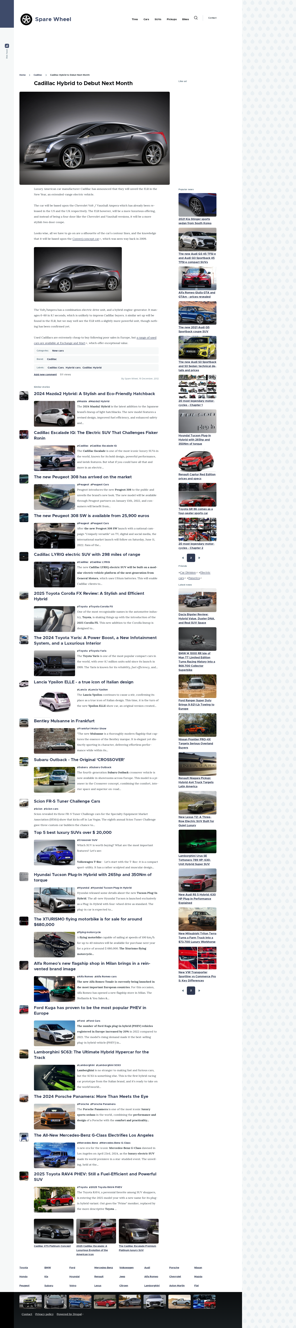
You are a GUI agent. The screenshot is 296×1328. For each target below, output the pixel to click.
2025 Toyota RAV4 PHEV (106, 1187)
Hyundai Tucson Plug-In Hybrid (112, 888)
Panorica (194, 578)
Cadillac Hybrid (92, 367)
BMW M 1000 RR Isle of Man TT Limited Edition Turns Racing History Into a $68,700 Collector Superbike (197, 662)
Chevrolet (175, 1276)
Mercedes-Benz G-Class (115, 1143)
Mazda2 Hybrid (99, 401)
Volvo (72, 1285)
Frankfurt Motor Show (92, 728)
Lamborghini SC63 (109, 1065)
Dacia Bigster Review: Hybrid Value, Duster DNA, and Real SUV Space (197, 618)
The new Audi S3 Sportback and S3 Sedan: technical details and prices (197, 366)
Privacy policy (44, 1314)
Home (22, 75)
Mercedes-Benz (88, 1143)
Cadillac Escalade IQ (104, 446)
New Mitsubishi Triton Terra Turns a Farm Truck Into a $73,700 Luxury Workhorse (197, 937)
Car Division (188, 572)
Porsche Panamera (103, 1104)
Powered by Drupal (69, 1314)
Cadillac (38, 75)
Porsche (84, 1104)
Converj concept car (85, 238)
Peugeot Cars (100, 484)
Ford (82, 1021)
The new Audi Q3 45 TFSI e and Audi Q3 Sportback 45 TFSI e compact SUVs (197, 258)
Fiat (196, 1285)
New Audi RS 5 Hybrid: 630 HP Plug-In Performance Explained (197, 898)
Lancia (83, 689)
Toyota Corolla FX (102, 606)
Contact (212, 18)
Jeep (122, 1276)
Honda (23, 1276)
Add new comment (45, 374)
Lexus (97, 1285)
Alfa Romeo (86, 976)
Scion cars (51, 809)
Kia (46, 1276)
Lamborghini (87, 1065)
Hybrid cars (73, 367)
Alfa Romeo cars (106, 976)
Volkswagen (126, 1267)
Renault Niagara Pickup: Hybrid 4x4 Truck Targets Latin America (196, 782)
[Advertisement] (106, 49)
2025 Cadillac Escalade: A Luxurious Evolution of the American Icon (92, 1250)
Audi (147, 1267)
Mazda (83, 401)
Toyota (83, 606)
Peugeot (84, 484)
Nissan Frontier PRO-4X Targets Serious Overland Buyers (196, 743)
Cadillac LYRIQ (101, 562)
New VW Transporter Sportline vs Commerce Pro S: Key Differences (197, 976)
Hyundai (84, 888)
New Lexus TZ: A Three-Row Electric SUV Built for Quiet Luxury (196, 821)
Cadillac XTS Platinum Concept (52, 1246)
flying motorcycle (90, 932)
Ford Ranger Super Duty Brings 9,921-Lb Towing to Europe (196, 704)
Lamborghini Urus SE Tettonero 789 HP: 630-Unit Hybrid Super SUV (195, 860)
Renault (98, 1276)
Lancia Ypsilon (99, 689)
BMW (47, 1267)
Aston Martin (177, 1285)
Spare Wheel (53, 19)
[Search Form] (196, 18)
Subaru (83, 767)
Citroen (123, 1285)
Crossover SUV (88, 840)
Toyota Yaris (98, 651)
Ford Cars (94, 1021)
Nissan (198, 1267)
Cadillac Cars (56, 367)
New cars (58, 351)
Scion (39, 809)
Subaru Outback (101, 767)
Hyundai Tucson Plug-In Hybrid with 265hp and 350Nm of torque (195, 439)
